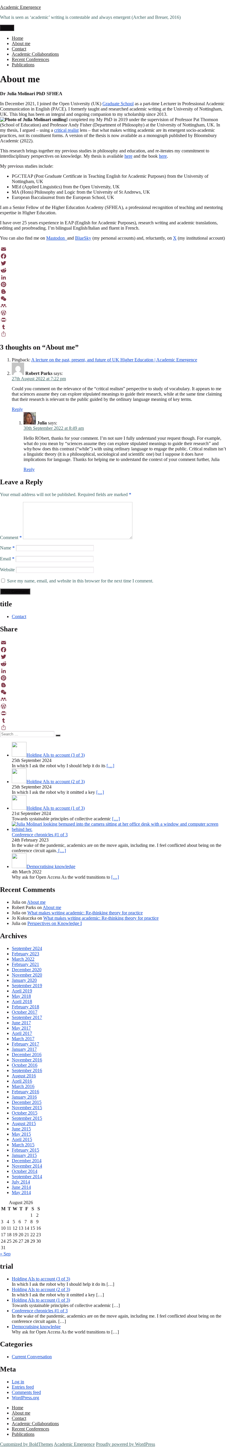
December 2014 (26, 1160)
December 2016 (26, 1054)
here (128, 156)
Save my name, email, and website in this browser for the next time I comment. (80, 580)
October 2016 (24, 1065)
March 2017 (23, 1038)
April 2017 (22, 1033)
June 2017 (21, 1022)
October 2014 (24, 1171)
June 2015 (21, 1128)
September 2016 (27, 1070)
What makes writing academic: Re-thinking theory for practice (85, 912)
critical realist (66, 130)
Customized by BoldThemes (26, 1444)
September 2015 (27, 1118)
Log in (18, 1381)
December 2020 (26, 969)
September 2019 (27, 985)
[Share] (113, 334)
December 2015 (26, 1102)
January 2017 (24, 1049)
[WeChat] (113, 298)
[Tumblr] (113, 326)
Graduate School (118, 103)
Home (17, 38)
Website (7, 569)
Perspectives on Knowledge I (54, 923)
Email (7, 558)
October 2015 (24, 1112)
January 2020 (24, 980)
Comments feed (26, 1392)
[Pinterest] (113, 284)
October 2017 (24, 1012)
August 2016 (24, 1075)
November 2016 (27, 1059)
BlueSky (83, 238)
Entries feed (23, 1387)
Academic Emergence (20, 7)
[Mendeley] (113, 305)
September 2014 (27, 1176)
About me (21, 43)
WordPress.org (25, 1397)
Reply (17, 409)
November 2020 (27, 974)
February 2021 (25, 964)
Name (7, 547)
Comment (11, 537)
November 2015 (27, 1107)
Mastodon (56, 238)
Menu (7, 28)
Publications (23, 64)
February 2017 (25, 1043)
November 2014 (27, 1165)
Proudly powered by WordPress (125, 1444)
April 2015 (22, 1139)
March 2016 (23, 1086)
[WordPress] (113, 312)
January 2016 (24, 1096)
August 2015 (24, 1123)
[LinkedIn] (113, 277)
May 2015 (21, 1134)
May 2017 (21, 1027)
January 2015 (24, 1155)
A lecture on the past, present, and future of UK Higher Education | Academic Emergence (114, 359)
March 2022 (23, 959)
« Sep (5, 1253)
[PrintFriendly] (113, 319)
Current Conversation (32, 1356)
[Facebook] (113, 256)
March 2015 (23, 1144)
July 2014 (21, 1181)
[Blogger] (113, 291)
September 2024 (27, 948)
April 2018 (22, 1001)
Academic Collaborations (35, 54)
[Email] (113, 249)
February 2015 (25, 1150)
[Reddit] (113, 270)
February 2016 (25, 1091)
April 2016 (22, 1081)
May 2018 (21, 996)
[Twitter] (113, 263)
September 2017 (27, 1017)
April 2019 (22, 990)
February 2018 (25, 1006)
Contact (19, 48)
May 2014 (21, 1192)
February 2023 (25, 953)
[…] (110, 765)
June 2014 (21, 1187)
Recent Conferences (30, 59)
